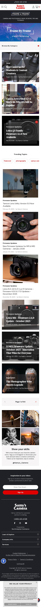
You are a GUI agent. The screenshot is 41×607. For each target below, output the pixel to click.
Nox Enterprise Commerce (20, 529)
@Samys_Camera (20, 463)
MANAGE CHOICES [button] (12, 604)
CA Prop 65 (20, 564)
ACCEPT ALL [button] (29, 604)
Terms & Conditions (26, 559)
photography (21, 161)
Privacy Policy (12, 559)
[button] (36, 582)
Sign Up (20, 492)
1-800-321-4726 (20, 519)
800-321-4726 (21, 2)
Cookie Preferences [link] (19, 553)
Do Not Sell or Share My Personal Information (20, 555)
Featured (7, 161)
